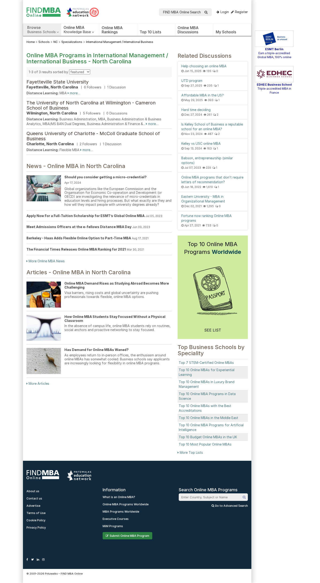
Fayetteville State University (57, 82)
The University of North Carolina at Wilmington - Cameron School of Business (91, 105)
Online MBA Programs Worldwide (126, 504)
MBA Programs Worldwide (121, 511)
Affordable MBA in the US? (202, 95)
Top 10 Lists (150, 32)
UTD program (191, 81)
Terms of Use (35, 513)
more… (74, 93)
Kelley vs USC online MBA (201, 143)
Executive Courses (116, 519)
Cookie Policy (35, 520)
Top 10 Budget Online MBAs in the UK (208, 437)
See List (212, 330)
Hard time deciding (196, 110)
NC (55, 42)
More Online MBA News (46, 261)
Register (241, 12)
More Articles (38, 383)
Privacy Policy (36, 527)
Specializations (71, 42)
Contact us (34, 498)
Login (224, 12)
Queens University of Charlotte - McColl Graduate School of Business (93, 136)
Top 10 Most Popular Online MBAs (205, 444)
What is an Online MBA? (119, 497)
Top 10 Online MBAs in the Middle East (208, 418)
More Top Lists (191, 452)
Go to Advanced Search (231, 505)
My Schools (226, 32)
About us (32, 491)
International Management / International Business (119, 42)
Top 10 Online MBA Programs (212, 248)
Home (30, 42)
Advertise (33, 505)
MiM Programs (113, 526)
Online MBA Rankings (112, 29)
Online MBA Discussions (188, 29)
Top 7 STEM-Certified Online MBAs (206, 363)
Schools (44, 42)
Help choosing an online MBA (204, 66)
